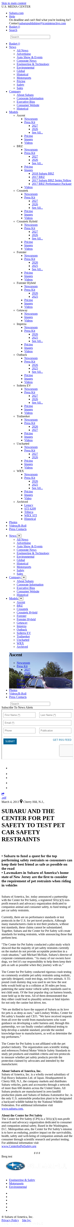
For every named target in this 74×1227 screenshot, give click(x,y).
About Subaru (25, 94)
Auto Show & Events (30, 57)
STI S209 (30, 508)
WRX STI (30, 515)
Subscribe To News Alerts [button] (17, 707)
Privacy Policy (10, 1220)
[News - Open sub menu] (19, 536)
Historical (22, 74)
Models (13, 112)
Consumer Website (28, 105)
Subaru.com (16, 13)
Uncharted (23, 639)
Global (21, 71)
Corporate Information (30, 98)
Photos (13, 522)
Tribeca (28, 512)
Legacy (28, 505)
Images (28, 139)
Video (27, 498)
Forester (21, 615)
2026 (35, 129)
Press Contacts (18, 529)
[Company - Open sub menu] (24, 578)
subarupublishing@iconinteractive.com (42, 23)
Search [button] (13, 30)
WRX (20, 643)
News (12, 47)
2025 (35, 265)
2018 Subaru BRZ (43, 173)
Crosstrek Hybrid (27, 612)
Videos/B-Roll (17, 525)
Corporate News (26, 60)
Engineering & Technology (33, 64)
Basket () (14, 26)
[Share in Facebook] (11, 773)
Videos (28, 142)
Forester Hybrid (26, 619)
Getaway (22, 622)
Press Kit (29, 122)
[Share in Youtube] (11, 777)
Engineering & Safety (22, 1180)
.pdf (4, 797)
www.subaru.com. (13, 1108)
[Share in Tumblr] (11, 782)
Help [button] (12, 16)
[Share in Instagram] (11, 787)
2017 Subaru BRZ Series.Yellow (51, 180)
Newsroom (31, 118)
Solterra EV (24, 633)
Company (15, 91)
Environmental (25, 67)
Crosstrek (22, 609)
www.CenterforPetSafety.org (19, 1146)
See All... (37, 132)
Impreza (21, 626)
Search (6, 36)
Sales (20, 88)
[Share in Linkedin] (11, 768)
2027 (35, 125)
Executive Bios (26, 101)
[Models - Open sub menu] (21, 599)
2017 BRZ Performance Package (52, 183)
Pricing (21, 81)
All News (22, 50)
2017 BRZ (38, 177)
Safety (20, 84)
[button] (3, 794)
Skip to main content (14, 3)
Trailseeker (23, 636)
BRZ (20, 605)
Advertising (24, 53)
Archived (22, 646)
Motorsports (24, 77)
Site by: (26, 1220)
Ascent (21, 602)
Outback (22, 629)
